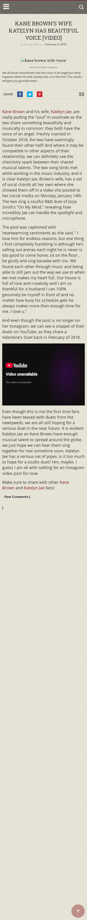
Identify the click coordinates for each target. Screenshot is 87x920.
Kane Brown (13, 111)
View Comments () (16, 502)
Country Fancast (29, 7)
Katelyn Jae (61, 111)
